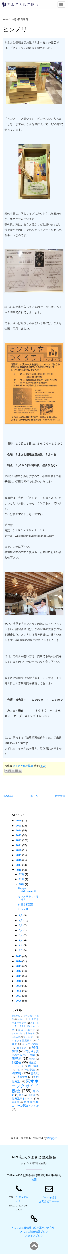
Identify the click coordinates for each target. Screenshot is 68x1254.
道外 (21, 1095)
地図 (34, 1179)
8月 (21, 920)
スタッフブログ (34, 1235)
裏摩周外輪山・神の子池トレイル (25, 1103)
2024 (19, 830)
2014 (19, 961)
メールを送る (49, 1197)
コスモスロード (26, 1029)
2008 (19, 990)
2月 (21, 945)
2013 (19, 966)
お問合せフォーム (49, 1201)
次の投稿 (8, 796)
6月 (21, 930)
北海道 (31, 1095)
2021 (19, 845)
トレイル (30, 1033)
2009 (19, 985)
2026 (19, 820)
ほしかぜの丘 (30, 1043)
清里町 (17, 1073)
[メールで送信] (6, 771)
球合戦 (32, 1058)
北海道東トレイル (22, 1098)
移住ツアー (22, 1047)
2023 (19, 835)
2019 (19, 855)
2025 (19, 825)
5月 (21, 935)
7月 (21, 925)
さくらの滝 (17, 1033)
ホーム (34, 796)
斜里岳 (16, 1062)
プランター (29, 1036)
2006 (19, 1000)
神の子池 (29, 1069)
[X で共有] (13, 771)
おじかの (16, 1015)
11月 (22, 879)
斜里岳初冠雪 (25, 904)
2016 (19, 870)
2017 (19, 865)
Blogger (52, 1138)
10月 (22, 884)
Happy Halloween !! (27, 890)
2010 (19, 981)
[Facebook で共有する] (16, 771)
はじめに (16, 1037)
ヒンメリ (23, 909)
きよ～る (34, 1022)
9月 (21, 915)
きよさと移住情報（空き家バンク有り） (34, 1227)
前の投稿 (60, 796)
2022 (19, 840)
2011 (19, 976)
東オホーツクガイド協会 (25, 1085)
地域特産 (22, 1076)
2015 (19, 956)
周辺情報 (33, 1066)
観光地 (17, 1058)
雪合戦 (35, 1073)
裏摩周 (15, 1102)
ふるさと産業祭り (22, 1040)
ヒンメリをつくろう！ (28, 898)
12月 (22, 874)
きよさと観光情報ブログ (34, 1231)
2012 (19, 971)
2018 (19, 860)
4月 (21, 940)
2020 (19, 850)
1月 (21, 950)
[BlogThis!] (9, 771)
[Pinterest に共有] (20, 771)
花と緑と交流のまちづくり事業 (25, 1053)
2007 (19, 995)
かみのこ (21, 1019)
